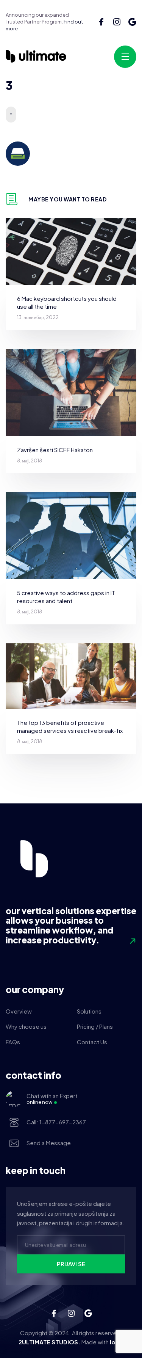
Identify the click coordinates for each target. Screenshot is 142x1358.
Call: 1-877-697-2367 (56, 1121)
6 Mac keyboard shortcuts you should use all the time (67, 302)
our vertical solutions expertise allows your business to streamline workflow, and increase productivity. (71, 925)
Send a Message (49, 1142)
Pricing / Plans (95, 1026)
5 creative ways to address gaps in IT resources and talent (66, 596)
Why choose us (26, 1026)
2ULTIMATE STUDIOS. (49, 1341)
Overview (19, 1011)
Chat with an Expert (52, 1098)
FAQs (13, 1041)
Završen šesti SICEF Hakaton (55, 449)
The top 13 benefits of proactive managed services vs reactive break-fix (70, 726)
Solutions (89, 1011)
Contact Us (92, 1041)
